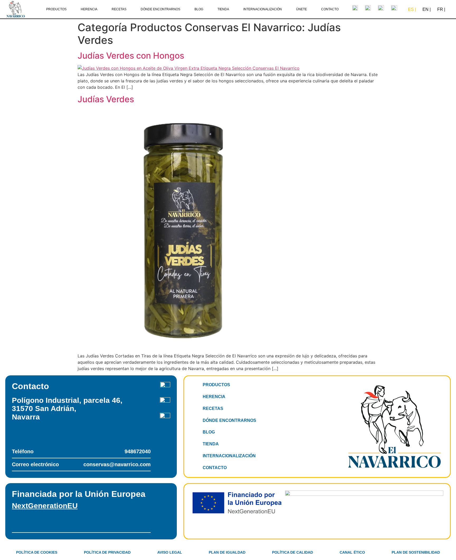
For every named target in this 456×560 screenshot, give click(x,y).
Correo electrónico (81, 464)
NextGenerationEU (45, 506)
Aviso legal (169, 552)
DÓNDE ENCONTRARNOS (160, 9)
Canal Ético (352, 552)
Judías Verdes (106, 99)
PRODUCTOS (56, 9)
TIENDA (223, 9)
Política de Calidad (292, 552)
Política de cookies (36, 552)
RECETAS (119, 9)
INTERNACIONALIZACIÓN (262, 9)
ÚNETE (301, 9)
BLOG (198, 9)
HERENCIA (89, 9)
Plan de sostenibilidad (416, 552)
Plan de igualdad (227, 552)
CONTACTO (330, 9)
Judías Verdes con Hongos (131, 55)
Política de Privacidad (107, 552)
